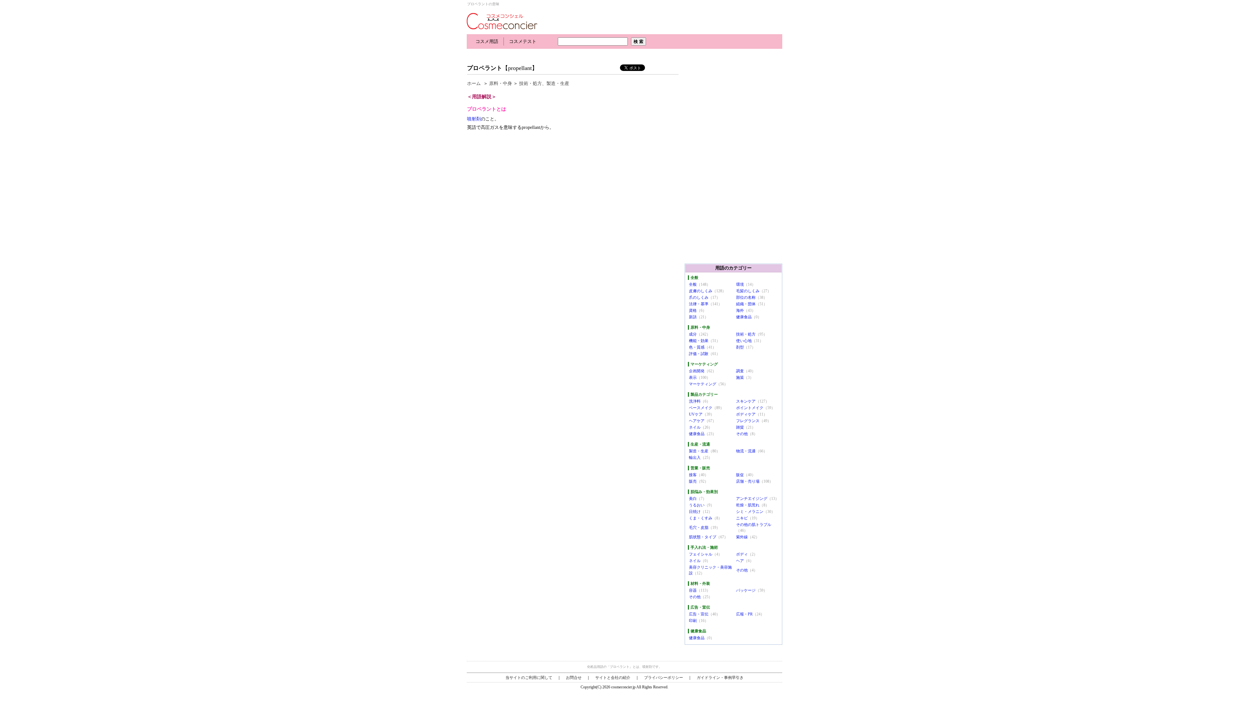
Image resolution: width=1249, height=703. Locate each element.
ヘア (740, 560)
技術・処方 (530, 83)
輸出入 (695, 457)
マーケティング (702, 384)
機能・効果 (698, 340)
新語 (693, 317)
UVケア (696, 414)
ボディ (742, 554)
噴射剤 (474, 119)
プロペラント (484, 68)
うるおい (697, 505)
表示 (693, 377)
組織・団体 (746, 304)
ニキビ (742, 518)
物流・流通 (746, 451)
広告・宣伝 (698, 614)
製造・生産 (557, 83)
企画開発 (697, 371)
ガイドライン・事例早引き (720, 677)
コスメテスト (522, 41)
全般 (693, 284)
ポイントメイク (749, 408)
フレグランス (747, 421)
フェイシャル (700, 554)
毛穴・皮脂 (698, 527)
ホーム (474, 83)
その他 (742, 434)
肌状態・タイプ (702, 537)
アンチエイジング (751, 498)
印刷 (693, 620)
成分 (693, 334)
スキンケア (746, 401)
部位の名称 (746, 297)
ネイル (695, 427)
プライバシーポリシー (663, 677)
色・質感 (697, 347)
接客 (693, 475)
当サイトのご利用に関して (528, 677)
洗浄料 (695, 401)
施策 (740, 377)
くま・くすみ (700, 518)
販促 (740, 475)
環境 (740, 284)
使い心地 (744, 340)
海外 (740, 310)
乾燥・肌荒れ (747, 505)
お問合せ (574, 677)
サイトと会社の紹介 (612, 677)
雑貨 (740, 427)
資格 (693, 310)
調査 (740, 371)
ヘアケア (697, 421)
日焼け (695, 511)
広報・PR (744, 614)
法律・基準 (698, 304)
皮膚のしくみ (700, 291)
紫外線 (742, 537)
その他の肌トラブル (753, 524)
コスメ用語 (487, 41)
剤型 (740, 347)
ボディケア (746, 414)
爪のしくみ (698, 297)
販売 (693, 481)
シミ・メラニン (749, 511)
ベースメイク (700, 408)
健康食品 (744, 317)
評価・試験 (698, 354)
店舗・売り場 (747, 481)
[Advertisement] (585, 54)
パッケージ (746, 590)
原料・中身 (500, 83)
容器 (693, 590)
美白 (693, 498)
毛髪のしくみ (747, 291)
